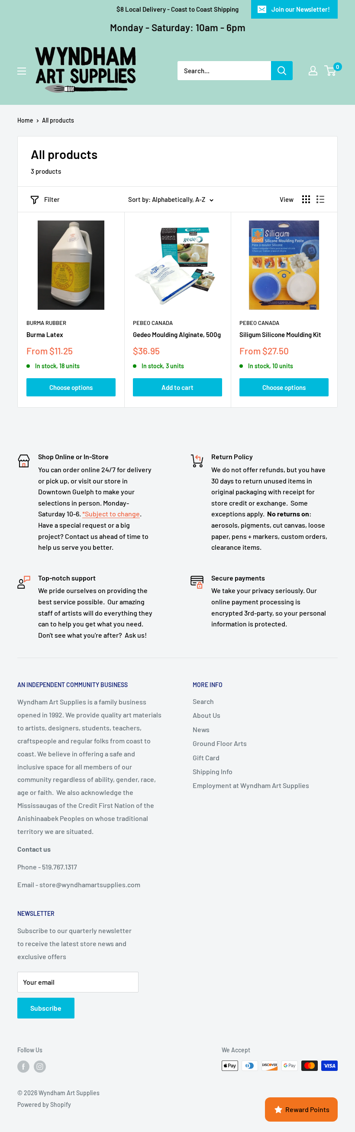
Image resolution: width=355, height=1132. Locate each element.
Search (203, 701)
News (201, 729)
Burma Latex (44, 334)
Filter (52, 199)
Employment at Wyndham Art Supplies (251, 785)
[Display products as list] (320, 199)
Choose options (71, 387)
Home (25, 120)
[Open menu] (21, 71)
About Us (206, 715)
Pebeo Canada (153, 322)
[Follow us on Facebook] (23, 1067)
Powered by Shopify (44, 1104)
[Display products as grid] (306, 199)
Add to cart (177, 387)
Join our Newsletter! (300, 9)
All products (58, 120)
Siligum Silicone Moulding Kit (280, 334)
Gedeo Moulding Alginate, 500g (177, 334)
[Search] (282, 70)
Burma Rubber (46, 322)
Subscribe (45, 1008)
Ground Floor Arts (220, 743)
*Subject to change (111, 513)
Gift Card (206, 757)
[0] (330, 70)
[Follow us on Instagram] (40, 1067)
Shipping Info (212, 771)
